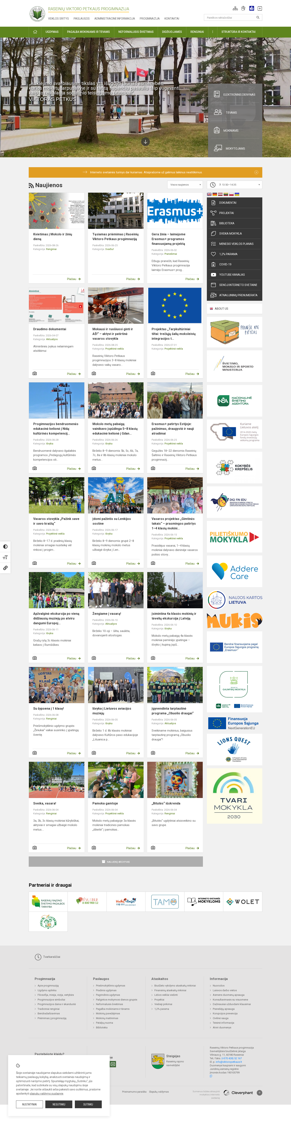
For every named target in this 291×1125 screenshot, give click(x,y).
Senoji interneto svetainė (238, 285)
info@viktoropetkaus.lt (229, 1061)
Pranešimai (171, 253)
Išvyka (49, 443)
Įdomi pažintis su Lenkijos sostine (111, 521)
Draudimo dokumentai (49, 329)
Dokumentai (227, 202)
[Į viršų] (259, 1093)
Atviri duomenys (222, 1027)
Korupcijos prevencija (225, 1013)
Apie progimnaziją (48, 985)
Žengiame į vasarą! (106, 614)
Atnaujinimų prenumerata (238, 295)
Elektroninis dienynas (239, 94)
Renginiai (51, 249)
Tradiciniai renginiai (49, 1008)
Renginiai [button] (197, 31)
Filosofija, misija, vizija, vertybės (56, 994)
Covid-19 (225, 264)
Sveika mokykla (230, 233)
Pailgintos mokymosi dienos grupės (116, 999)
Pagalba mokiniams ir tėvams (112, 1008)
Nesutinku (59, 1104)
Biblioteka (226, 223)
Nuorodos (218, 985)
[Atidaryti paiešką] (258, 17)
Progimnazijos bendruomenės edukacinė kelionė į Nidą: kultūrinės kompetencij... (55, 428)
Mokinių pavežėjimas (108, 1013)
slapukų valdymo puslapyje (46, 1093)
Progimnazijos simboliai (51, 999)
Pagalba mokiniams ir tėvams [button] (88, 31)
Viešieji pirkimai (163, 1004)
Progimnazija (150, 18)
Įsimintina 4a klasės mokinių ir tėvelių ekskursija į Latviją (174, 616)
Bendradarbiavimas (49, 1013)
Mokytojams (235, 148)
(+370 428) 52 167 (232, 1058)
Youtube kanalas (232, 274)
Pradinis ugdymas (106, 990)
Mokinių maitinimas (107, 1018)
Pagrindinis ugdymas (108, 994)
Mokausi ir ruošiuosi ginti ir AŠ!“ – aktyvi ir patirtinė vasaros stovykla (112, 333)
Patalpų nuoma (104, 1022)
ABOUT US (221, 308)
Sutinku (88, 1104)
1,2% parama (228, 254)
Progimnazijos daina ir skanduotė (57, 1004)
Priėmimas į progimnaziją (52, 1018)
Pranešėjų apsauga (224, 1008)
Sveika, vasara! (44, 803)
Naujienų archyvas (118, 861)
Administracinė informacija (114, 18)
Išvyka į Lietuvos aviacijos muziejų (111, 711)
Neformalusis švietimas (109, 1004)
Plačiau (71, 279)
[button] (235, 8)
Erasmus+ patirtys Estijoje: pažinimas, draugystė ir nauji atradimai (173, 428)
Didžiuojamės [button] (172, 31)
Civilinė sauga (220, 1018)
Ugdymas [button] (52, 31)
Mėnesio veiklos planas (236, 243)
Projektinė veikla (114, 348)
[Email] (113, 1064)
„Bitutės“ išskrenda (166, 803)
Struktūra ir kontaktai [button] (239, 31)
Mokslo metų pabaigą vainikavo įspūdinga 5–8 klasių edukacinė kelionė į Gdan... (115, 428)
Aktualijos (52, 339)
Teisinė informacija (223, 1022)
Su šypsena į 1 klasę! (48, 708)
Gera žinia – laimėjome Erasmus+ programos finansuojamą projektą (168, 239)
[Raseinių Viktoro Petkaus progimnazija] (39, 12)
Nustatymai (29, 1104)
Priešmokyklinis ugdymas (110, 985)
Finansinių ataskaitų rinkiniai (170, 990)
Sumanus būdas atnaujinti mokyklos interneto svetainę (206, 1094)
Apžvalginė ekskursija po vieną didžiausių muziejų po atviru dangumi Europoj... (56, 618)
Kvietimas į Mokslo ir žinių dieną (52, 236)
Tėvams (231, 112)
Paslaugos (82, 18)
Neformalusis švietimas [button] (136, 31)
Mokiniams (231, 130)
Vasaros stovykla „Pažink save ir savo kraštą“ (56, 521)
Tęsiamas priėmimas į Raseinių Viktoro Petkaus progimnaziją (115, 236)
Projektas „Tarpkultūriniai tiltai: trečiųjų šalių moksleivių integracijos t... (174, 333)
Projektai (226, 213)
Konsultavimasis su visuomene (230, 999)
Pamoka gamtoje (105, 803)
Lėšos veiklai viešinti (166, 994)
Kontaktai (172, 18)
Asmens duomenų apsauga (228, 994)
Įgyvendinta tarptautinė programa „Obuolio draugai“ (173, 711)
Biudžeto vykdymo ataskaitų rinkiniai (175, 985)
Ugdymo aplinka (47, 990)
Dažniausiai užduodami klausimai (232, 1004)
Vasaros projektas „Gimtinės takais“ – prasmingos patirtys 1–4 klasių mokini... (174, 523)
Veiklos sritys (58, 18)
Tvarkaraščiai (51, 957)
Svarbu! (109, 249)
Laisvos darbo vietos (225, 990)
